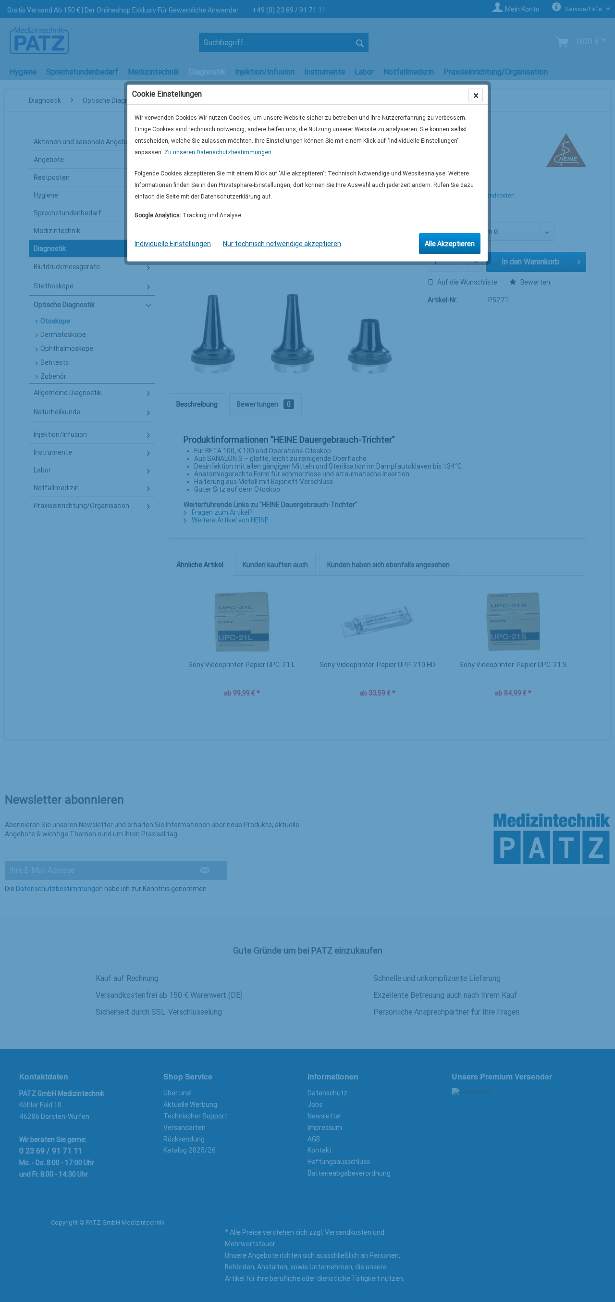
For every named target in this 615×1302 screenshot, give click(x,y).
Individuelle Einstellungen (173, 244)
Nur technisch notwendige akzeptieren (282, 244)
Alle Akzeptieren (450, 244)
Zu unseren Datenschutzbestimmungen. (218, 152)
